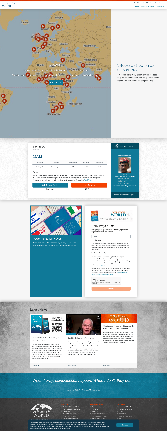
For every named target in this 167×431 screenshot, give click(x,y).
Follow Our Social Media (125, 416)
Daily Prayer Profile (50, 185)
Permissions (96, 240)
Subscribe (111, 288)
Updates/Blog (66, 411)
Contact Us (121, 411)
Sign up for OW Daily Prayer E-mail (128, 407)
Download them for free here (65, 245)
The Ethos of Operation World (71, 407)
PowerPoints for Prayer (47, 238)
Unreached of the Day (120, 185)
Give (156, 3)
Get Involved (160, 7)
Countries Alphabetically (98, 413)
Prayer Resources (147, 7)
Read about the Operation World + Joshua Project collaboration (124, 195)
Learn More (36, 365)
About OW (137, 3)
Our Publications (148, 3)
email (129, 185)
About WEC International (69, 413)
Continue (125, 425)
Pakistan (132, 176)
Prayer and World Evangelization (71, 409)
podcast (122, 186)
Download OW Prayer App (125, 409)
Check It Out (55, 82)
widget (127, 186)
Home (137, 7)
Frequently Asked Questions (70, 418)
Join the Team (122, 413)
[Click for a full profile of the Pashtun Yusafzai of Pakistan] (124, 165)
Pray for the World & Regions (99, 416)
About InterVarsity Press (69, 416)
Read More (88, 180)
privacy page (101, 265)
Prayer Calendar (96, 411)
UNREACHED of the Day (125, 155)
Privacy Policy (50, 426)
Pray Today (95, 409)
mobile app (134, 185)
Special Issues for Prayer (98, 418)
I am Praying (89, 185)
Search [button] (161, 3)
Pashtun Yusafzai (121, 176)
